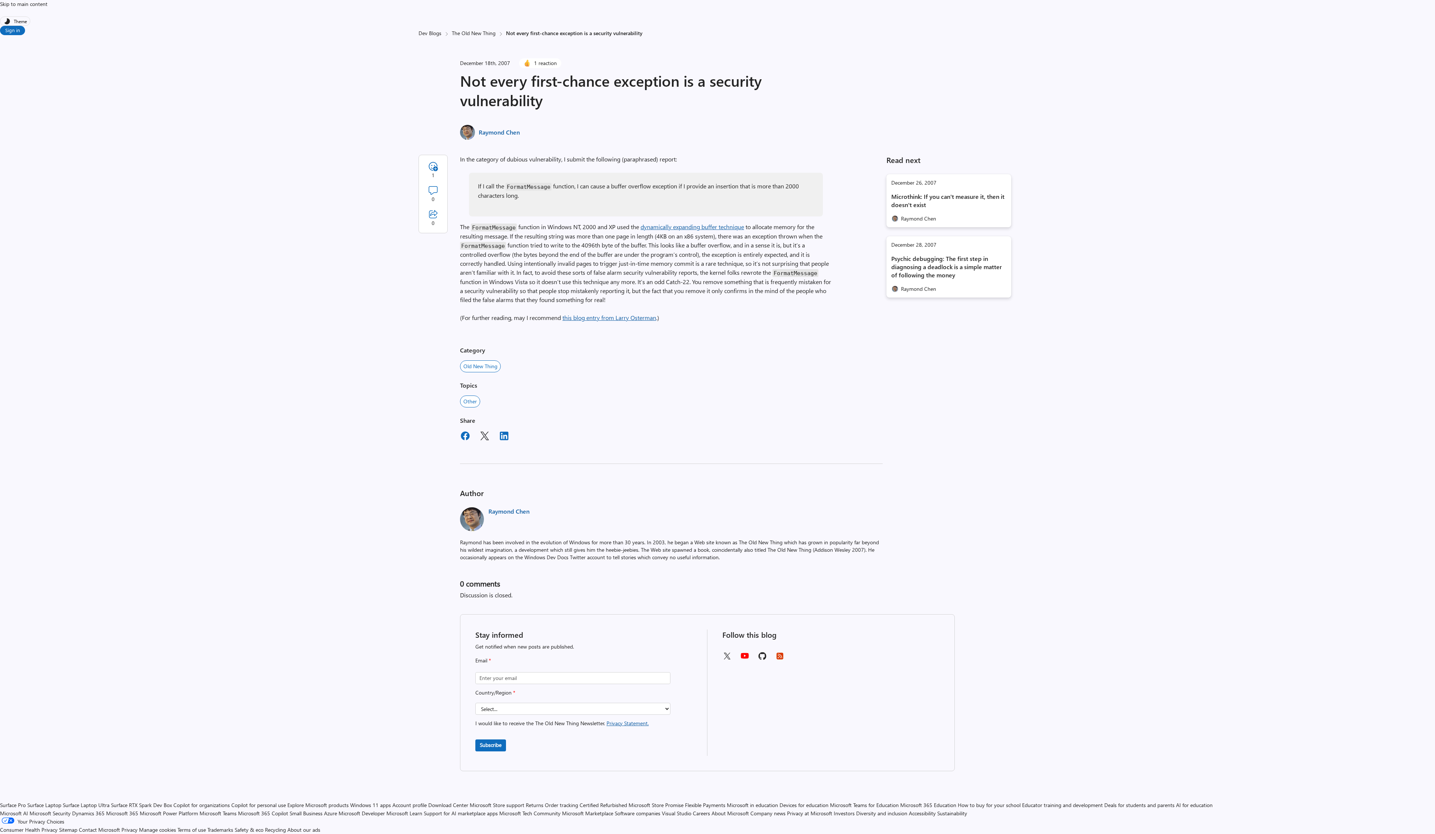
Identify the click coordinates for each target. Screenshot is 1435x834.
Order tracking (561, 805)
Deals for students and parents (1139, 805)
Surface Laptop (44, 805)
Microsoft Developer (362, 813)
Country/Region (495, 692)
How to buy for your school (989, 805)
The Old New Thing (474, 33)
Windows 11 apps (370, 805)
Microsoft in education (752, 805)
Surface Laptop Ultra (86, 805)
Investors (844, 813)
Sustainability (952, 813)
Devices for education (804, 805)
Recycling (275, 829)
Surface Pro (13, 805)
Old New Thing (480, 366)
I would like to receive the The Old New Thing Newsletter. (562, 723)
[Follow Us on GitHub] (762, 658)
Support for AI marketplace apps (461, 813)
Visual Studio (676, 813)
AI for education (1194, 805)
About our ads (303, 829)
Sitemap (68, 829)
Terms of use (192, 829)
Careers (701, 813)
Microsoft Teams (218, 813)
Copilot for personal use (258, 805)
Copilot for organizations (201, 805)
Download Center (448, 805)
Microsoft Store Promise (656, 805)
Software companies (637, 813)
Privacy (130, 829)
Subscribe (491, 744)
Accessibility (922, 813)
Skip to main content (23, 3)
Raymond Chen (499, 132)
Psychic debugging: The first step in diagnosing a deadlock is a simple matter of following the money (946, 267)
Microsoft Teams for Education (864, 805)
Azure (330, 813)
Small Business (306, 813)
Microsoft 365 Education (928, 805)
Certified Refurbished (603, 805)
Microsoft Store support (497, 805)
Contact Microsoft (99, 829)
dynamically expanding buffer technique (692, 227)
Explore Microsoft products (318, 805)
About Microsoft (730, 813)
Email (483, 660)
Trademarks (220, 829)
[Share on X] (484, 437)
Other (470, 401)
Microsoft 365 (122, 813)
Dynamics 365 (88, 813)
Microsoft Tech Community (530, 813)
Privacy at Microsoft (809, 813)
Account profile (409, 805)
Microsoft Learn (404, 813)
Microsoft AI (14, 813)
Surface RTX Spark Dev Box (141, 805)
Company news (768, 813)
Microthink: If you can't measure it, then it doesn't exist (947, 201)
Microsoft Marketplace (587, 813)
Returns (534, 805)
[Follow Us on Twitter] (726, 658)
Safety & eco (249, 829)
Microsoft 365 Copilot (263, 813)
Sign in (12, 30)
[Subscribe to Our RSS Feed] (779, 658)
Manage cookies (157, 829)
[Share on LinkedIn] (504, 437)
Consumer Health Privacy (29, 829)
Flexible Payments (705, 805)
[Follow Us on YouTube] (744, 658)
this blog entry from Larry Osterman (609, 317)
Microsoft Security (50, 813)
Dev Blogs (430, 33)
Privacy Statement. (628, 723)
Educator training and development (1062, 805)
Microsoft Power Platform (169, 813)
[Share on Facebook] (465, 437)
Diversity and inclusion (881, 813)
